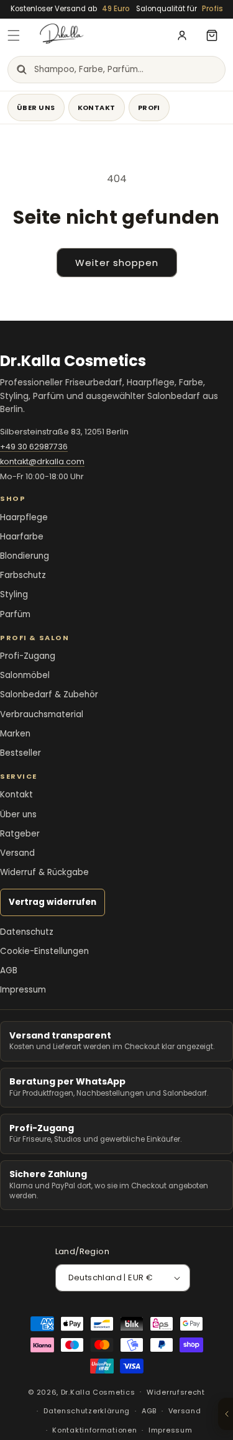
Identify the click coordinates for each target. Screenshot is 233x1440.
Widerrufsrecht (176, 1392)
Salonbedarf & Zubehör (49, 694)
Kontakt (97, 107)
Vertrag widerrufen (52, 902)
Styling (14, 594)
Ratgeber (20, 834)
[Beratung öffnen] (225, 1414)
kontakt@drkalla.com (42, 461)
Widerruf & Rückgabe (44, 872)
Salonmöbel (25, 675)
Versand (17, 853)
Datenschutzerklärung (86, 1411)
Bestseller (20, 753)
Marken (15, 734)
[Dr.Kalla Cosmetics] (101, 35)
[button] (13, 35)
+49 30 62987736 (34, 446)
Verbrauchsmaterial (41, 714)
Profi (149, 107)
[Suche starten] (21, 69)
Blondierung (24, 556)
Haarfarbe (21, 537)
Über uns (36, 107)
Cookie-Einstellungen (44, 951)
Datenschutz (26, 932)
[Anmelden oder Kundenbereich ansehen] (182, 35)
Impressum (23, 990)
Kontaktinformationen (94, 1430)
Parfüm (15, 614)
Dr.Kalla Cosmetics (98, 1391)
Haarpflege (24, 517)
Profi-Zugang (27, 656)
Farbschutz (23, 575)
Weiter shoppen (116, 262)
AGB (8, 970)
